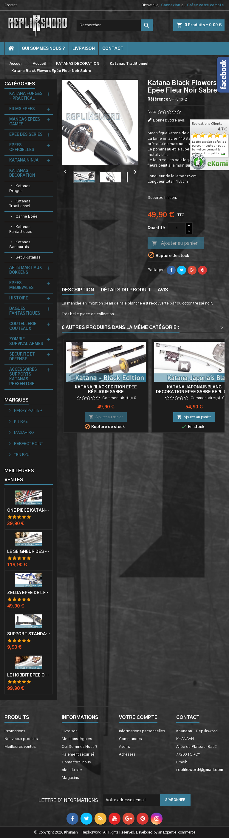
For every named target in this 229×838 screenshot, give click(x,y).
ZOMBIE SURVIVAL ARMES (26, 341)
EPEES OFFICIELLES (21, 147)
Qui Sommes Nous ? (43, 49)
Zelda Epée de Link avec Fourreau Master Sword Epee (28, 593)
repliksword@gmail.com (199, 770)
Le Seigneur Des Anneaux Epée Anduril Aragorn (28, 552)
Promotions (14, 731)
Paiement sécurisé (78, 754)
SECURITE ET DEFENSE (22, 357)
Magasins (70, 778)
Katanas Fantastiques (20, 229)
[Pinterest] (202, 270)
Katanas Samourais (19, 244)
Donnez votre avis (169, 120)
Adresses (127, 754)
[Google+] (192, 270)
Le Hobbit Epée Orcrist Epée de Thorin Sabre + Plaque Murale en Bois (28, 675)
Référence (158, 100)
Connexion (170, 5)
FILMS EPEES (22, 109)
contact (112, 49)
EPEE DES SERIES (26, 135)
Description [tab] (78, 289)
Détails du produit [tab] (126, 289)
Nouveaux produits (21, 739)
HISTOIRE (18, 298)
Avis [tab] (163, 289)
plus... (223, 154)
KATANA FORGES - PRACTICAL (26, 96)
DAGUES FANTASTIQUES (24, 311)
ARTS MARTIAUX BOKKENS (25, 270)
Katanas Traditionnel (19, 203)
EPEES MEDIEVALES (21, 285)
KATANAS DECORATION (22, 173)
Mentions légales (77, 739)
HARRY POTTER (27, 411)
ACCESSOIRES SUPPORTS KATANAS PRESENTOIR (23, 377)
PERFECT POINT (28, 444)
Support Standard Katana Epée (28, 634)
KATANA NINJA (23, 160)
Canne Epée (27, 217)
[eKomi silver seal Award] (198, 162)
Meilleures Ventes (19, 475)
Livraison (83, 49)
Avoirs (124, 747)
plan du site (72, 770)
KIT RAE (20, 422)
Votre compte (138, 717)
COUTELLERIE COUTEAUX (22, 326)
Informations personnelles (142, 731)
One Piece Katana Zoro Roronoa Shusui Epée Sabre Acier (28, 510)
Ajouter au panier (174, 243)
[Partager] (171, 270)
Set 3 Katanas (28, 257)
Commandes (130, 739)
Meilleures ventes (19, 747)
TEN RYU (21, 455)
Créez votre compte (205, 5)
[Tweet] (181, 270)
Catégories (19, 84)
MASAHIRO (23, 433)
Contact (10, 5)
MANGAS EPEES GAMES (24, 122)
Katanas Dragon (19, 188)
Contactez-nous (76, 762)
